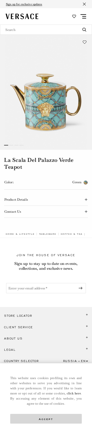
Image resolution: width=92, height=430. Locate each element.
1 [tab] (6, 145)
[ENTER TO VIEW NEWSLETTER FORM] (81, 288)
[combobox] (46, 30)
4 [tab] (21, 145)
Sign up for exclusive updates (24, 4)
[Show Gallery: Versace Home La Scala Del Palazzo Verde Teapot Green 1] (46, 92)
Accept (46, 418)
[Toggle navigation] (83, 16)
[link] (20, 234)
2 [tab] (11, 145)
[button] (85, 42)
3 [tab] (16, 145)
